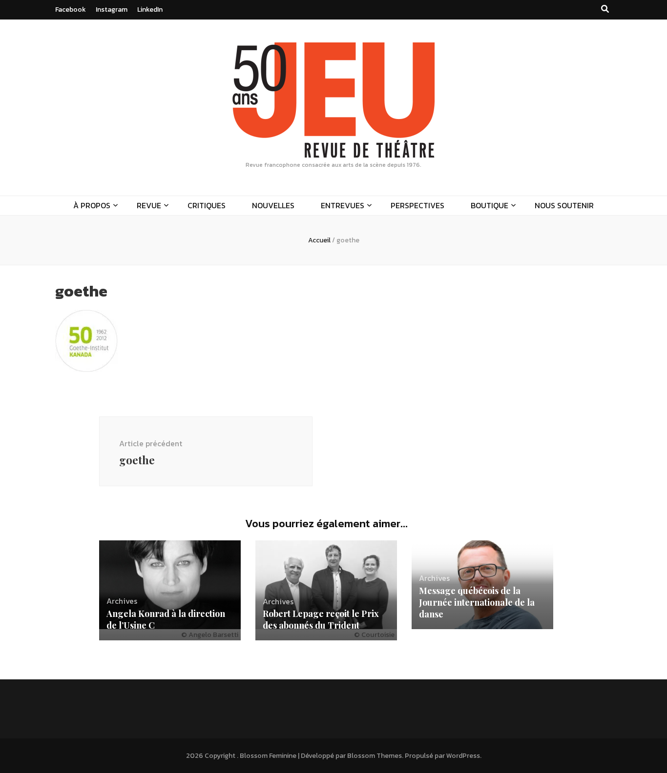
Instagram (111, 9)
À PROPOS (91, 205)
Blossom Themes (374, 756)
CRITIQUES (207, 205)
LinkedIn (150, 9)
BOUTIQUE (489, 205)
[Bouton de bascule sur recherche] (605, 9)
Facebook (70, 9)
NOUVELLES (273, 205)
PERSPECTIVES (417, 205)
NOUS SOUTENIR (564, 205)
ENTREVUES (342, 205)
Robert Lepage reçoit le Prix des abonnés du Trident (321, 619)
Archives (121, 601)
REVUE (149, 205)
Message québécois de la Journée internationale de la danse (477, 602)
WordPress (463, 756)
